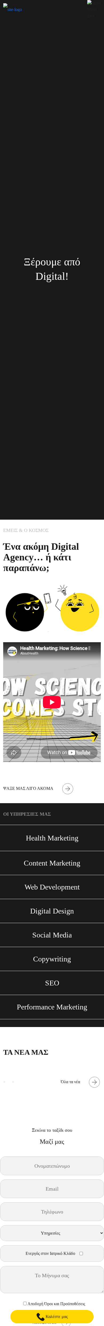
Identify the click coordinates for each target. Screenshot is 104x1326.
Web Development (52, 887)
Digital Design (52, 911)
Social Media (52, 935)
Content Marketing (52, 863)
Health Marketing (52, 838)
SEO (52, 983)
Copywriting (52, 959)
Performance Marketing (52, 1007)
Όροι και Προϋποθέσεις (64, 1303)
